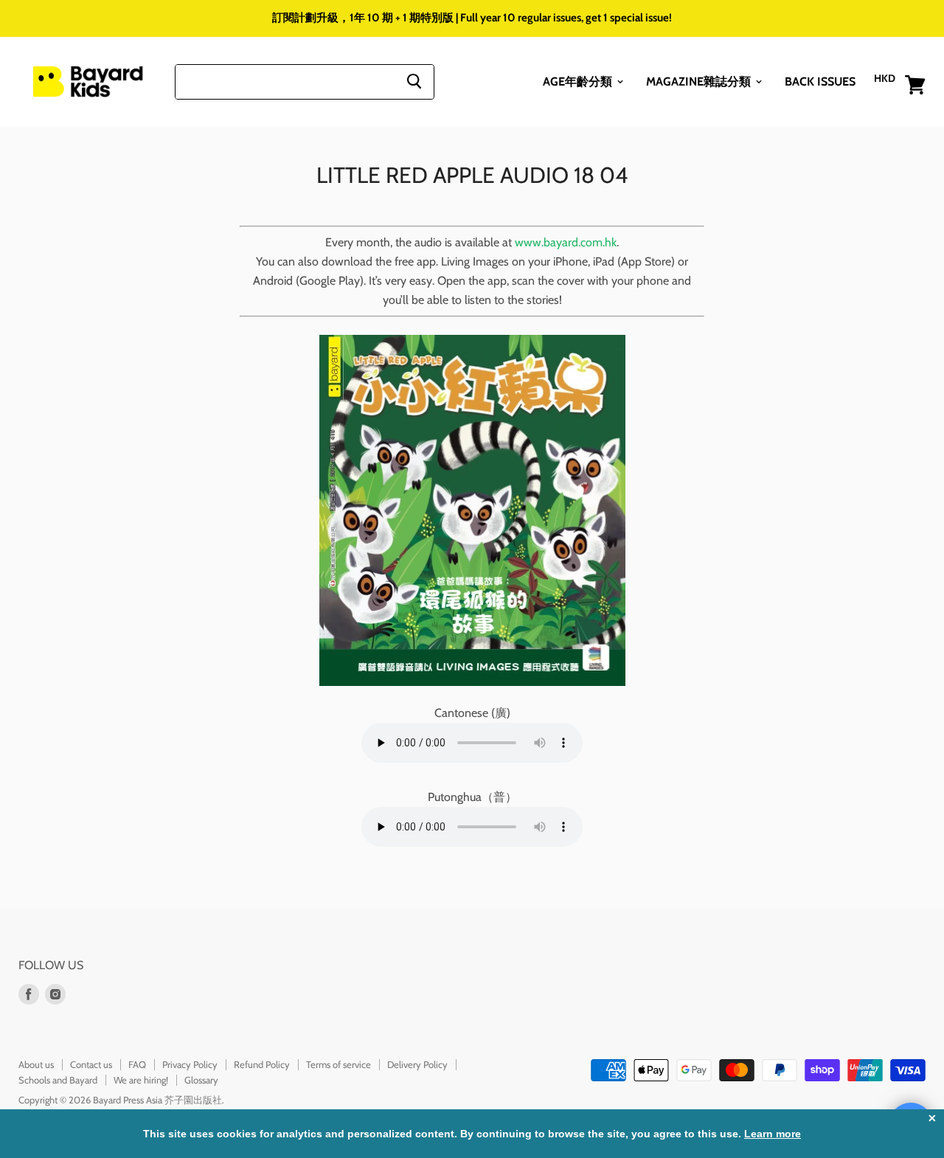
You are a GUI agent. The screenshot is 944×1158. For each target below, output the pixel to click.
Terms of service (338, 1064)
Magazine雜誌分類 (700, 81)
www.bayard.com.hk (566, 242)
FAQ (137, 1064)
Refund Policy (262, 1064)
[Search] (414, 81)
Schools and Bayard (57, 1080)
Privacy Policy (190, 1064)
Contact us (91, 1064)
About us (36, 1064)
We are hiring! (141, 1080)
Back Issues (820, 81)
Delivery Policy (417, 1064)
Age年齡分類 (579, 81)
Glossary (201, 1080)
